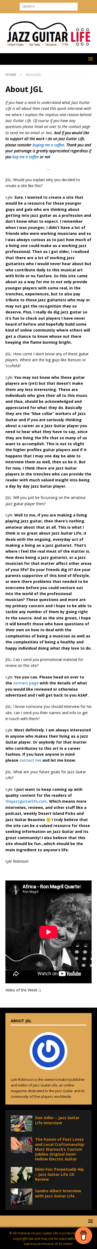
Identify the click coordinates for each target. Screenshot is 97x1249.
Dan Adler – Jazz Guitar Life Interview (57, 1120)
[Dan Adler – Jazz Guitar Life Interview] (21, 1123)
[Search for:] (49, 6)
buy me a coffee (25, 156)
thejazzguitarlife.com (26, 801)
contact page (26, 683)
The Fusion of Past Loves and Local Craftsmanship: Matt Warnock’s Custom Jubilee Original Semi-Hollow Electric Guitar (60, 1149)
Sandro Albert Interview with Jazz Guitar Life (58, 1193)
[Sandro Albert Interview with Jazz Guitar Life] (21, 1197)
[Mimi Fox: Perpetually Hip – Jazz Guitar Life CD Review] (21, 1175)
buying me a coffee (48, 144)
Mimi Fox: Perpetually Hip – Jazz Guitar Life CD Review (59, 1174)
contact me (30, 760)
